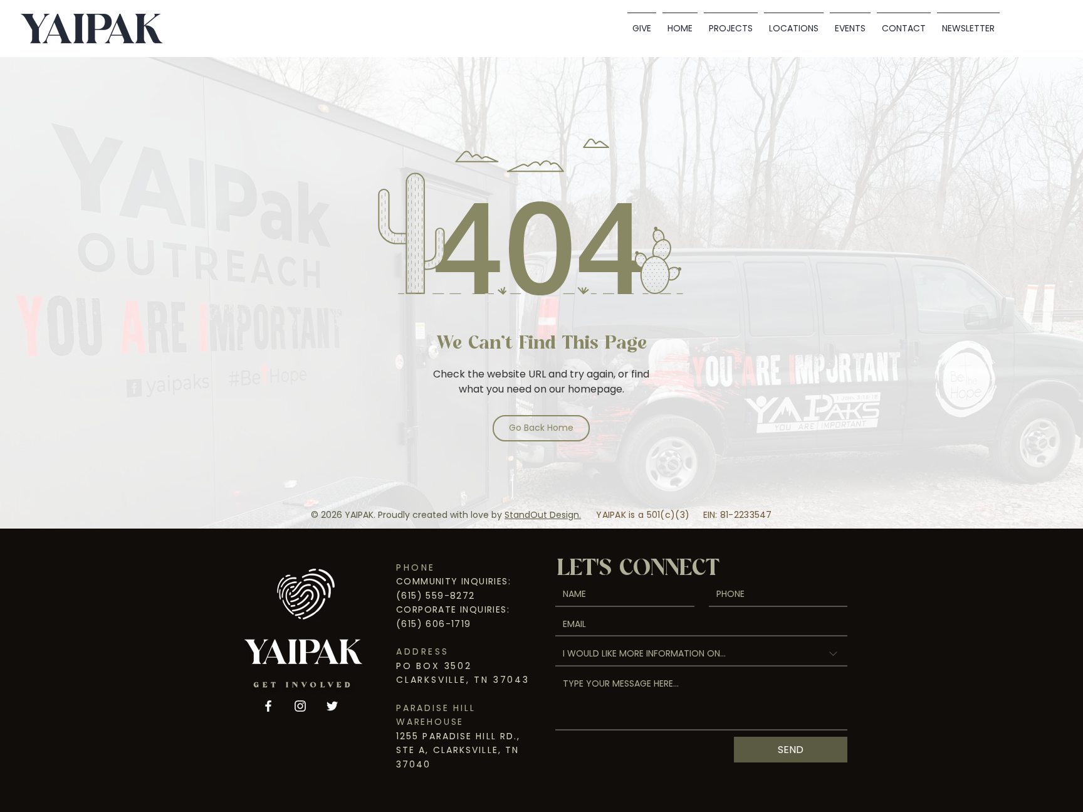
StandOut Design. (543, 515)
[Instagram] (300, 706)
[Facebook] (268, 706)
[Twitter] (332, 706)
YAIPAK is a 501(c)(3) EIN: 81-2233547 (684, 515)
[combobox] (701, 655)
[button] (794, 23)
